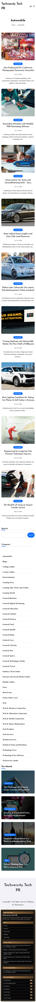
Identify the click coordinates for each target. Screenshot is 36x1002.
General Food (8, 624)
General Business (10, 598)
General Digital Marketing (13, 603)
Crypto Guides (9, 572)
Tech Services (8, 734)
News (5, 687)
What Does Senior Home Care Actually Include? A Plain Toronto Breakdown (17, 962)
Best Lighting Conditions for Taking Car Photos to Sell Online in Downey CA (18, 400)
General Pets (8, 650)
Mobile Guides (9, 682)
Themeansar (18, 905)
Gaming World (9, 593)
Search (4, 528)
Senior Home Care (10, 698)
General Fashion (9, 614)
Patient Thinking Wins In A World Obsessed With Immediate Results (15, 867)
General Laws (8, 640)
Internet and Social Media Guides (16, 677)
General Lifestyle (10, 645)
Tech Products (8, 729)
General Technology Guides (14, 661)
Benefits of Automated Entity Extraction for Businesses (15, 949)
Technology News (9, 750)
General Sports (9, 656)
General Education (10, 609)
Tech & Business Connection (14, 708)
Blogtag (31, 902)
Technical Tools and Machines (15, 745)
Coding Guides (9, 567)
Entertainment (9, 577)
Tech (4, 703)
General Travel (9, 666)
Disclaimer (5, 934)
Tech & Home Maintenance (14, 724)
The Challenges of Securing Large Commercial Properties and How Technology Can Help (17, 789)
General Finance (9, 619)
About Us (5, 925)
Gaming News (8, 582)
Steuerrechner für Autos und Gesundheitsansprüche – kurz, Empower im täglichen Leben (18, 182)
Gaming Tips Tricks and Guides (16, 588)
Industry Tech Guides (11, 671)
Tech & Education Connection (15, 713)
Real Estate (7, 692)
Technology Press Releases (13, 755)
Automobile (18, 63)
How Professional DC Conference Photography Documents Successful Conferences (18, 70)
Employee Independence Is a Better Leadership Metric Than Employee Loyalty (17, 841)
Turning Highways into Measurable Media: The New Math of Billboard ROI (17, 344)
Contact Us (5, 928)
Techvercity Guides (10, 760)
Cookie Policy (6, 937)
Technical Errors (9, 740)
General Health (9, 630)
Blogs (5, 561)
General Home (8, 635)
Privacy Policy (6, 931)
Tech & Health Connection (13, 719)
